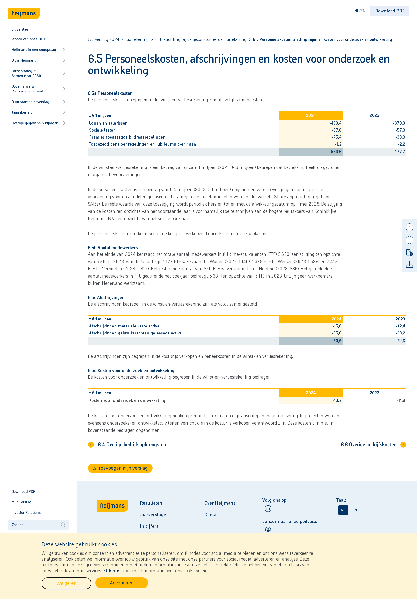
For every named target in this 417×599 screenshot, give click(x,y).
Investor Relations (26, 512)
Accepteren (129, 584)
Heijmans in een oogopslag (34, 49)
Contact (212, 514)
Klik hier (112, 570)
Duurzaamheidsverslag (30, 101)
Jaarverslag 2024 (103, 39)
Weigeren (73, 584)
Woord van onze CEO (28, 39)
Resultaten (151, 503)
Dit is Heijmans (24, 60)
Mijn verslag (21, 502)
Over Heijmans (219, 503)
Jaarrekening (22, 112)
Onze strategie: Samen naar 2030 (26, 73)
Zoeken (18, 524)
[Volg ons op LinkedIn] (268, 508)
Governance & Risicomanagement (27, 88)
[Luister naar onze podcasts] (268, 530)
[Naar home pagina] (112, 529)
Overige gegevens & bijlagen (35, 123)
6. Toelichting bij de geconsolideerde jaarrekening (201, 39)
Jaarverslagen (154, 514)
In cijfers (149, 526)
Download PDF (23, 491)
